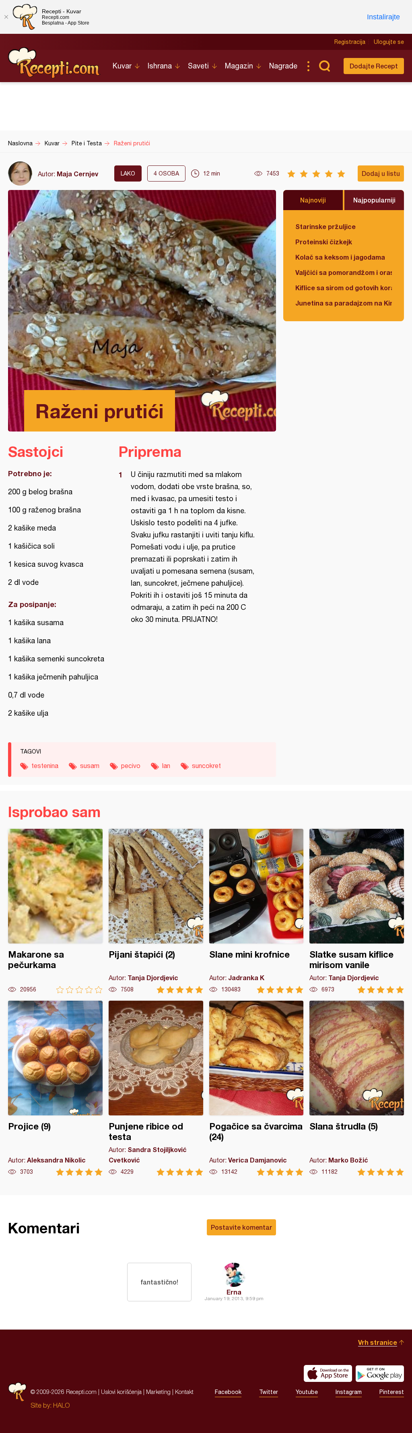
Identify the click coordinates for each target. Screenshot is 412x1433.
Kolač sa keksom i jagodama (340, 257)
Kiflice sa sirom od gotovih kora (343, 287)
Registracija (349, 42)
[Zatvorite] (6, 16)
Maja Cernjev (77, 174)
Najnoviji (313, 200)
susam (89, 765)
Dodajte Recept (374, 66)
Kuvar (122, 66)
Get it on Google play (380, 1373)
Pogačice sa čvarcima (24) (256, 1088)
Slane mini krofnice (256, 911)
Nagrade (283, 66)
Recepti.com (54, 62)
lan (166, 765)
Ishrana (160, 66)
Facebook (228, 1392)
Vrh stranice (377, 1342)
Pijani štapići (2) (156, 911)
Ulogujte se (389, 42)
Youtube (307, 1392)
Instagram (349, 1392)
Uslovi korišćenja (121, 1391)
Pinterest (391, 1392)
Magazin (239, 66)
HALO (61, 1405)
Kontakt (184, 1391)
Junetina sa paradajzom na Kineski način (343, 303)
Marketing (158, 1391)
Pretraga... (324, 66)
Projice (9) (55, 1088)
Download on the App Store (328, 1373)
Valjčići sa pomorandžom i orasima (343, 272)
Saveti (198, 66)
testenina (44, 765)
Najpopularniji (374, 200)
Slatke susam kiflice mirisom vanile (356, 911)
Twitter (268, 1392)
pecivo (130, 765)
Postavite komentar (241, 1227)
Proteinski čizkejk (323, 242)
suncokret (206, 765)
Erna (234, 1292)
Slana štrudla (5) (356, 1088)
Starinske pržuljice (325, 226)
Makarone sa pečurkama (55, 911)
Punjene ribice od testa (156, 1088)
